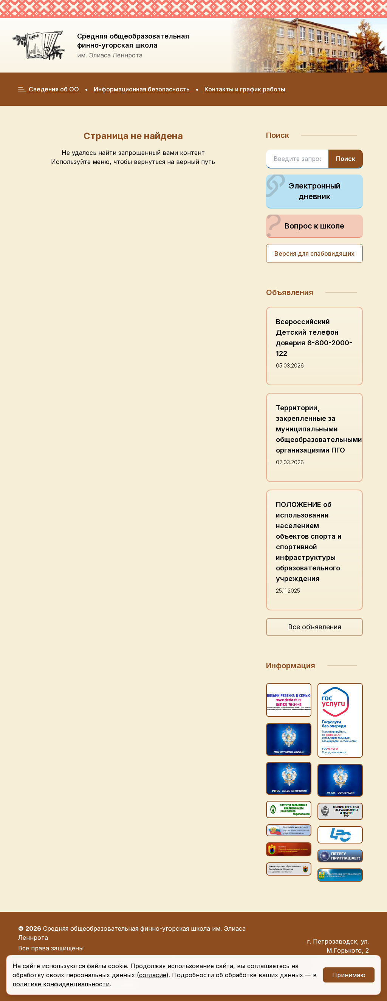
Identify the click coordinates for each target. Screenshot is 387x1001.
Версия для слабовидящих (314, 253)
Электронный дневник (315, 191)
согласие (152, 975)
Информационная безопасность (142, 89)
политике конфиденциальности (61, 984)
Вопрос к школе (314, 225)
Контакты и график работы (244, 89)
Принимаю (348, 975)
